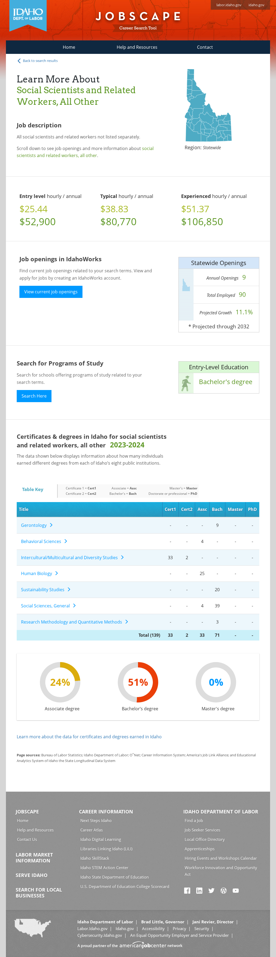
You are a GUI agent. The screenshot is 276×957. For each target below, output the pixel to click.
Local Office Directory (205, 839)
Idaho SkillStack (94, 858)
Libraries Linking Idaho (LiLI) (106, 848)
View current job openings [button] (51, 292)
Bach (217, 509)
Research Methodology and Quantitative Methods (72, 622)
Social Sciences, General (46, 606)
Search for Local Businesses (39, 892)
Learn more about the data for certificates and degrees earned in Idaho (89, 737)
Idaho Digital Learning (100, 839)
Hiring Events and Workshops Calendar (221, 858)
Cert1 (170, 509)
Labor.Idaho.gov (92, 928)
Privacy (179, 928)
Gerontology (35, 525)
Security (201, 928)
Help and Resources (137, 47)
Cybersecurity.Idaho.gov (99, 935)
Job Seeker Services (202, 830)
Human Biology (37, 573)
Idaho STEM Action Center (104, 867)
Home (69, 47)
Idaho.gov (125, 928)
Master (235, 509)
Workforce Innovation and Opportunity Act (221, 871)
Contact (205, 47)
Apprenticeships (200, 848)
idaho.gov (256, 4)
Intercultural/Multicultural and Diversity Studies (70, 558)
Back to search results (40, 60)
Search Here (34, 396)
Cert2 (186, 509)
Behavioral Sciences (42, 541)
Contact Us (27, 839)
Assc (202, 509)
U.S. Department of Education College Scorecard (124, 886)
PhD (252, 509)
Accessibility (153, 928)
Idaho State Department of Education (114, 877)
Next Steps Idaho (96, 820)
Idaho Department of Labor (220, 811)
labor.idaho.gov (229, 4)
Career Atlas (91, 830)
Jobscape (27, 811)
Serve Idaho (31, 875)
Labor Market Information (34, 857)
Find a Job (194, 820)
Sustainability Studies (44, 590)
